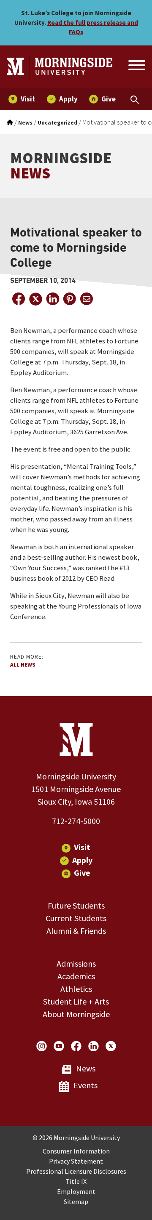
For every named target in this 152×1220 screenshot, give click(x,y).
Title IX (76, 1181)
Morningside (60, 166)
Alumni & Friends (76, 930)
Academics (76, 976)
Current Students (76, 918)
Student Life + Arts (76, 1001)
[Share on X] (35, 298)
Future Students (76, 905)
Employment (76, 1191)
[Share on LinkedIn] (52, 298)
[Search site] (136, 66)
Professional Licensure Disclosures (76, 1171)
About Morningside (76, 1014)
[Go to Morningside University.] (10, 122)
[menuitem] (21, 99)
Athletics (76, 988)
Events (85, 1085)
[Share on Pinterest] (69, 298)
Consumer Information (76, 1151)
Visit (82, 847)
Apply (82, 860)
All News (22, 664)
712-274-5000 (76, 821)
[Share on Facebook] (18, 298)
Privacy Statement (76, 1161)
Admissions (76, 963)
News (85, 1068)
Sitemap (76, 1201)
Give (82, 872)
